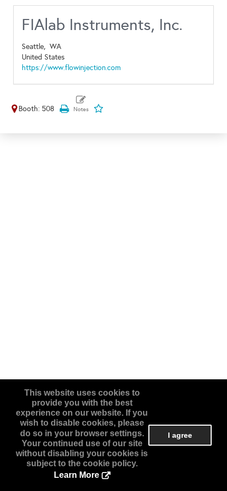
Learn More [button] (76, 474)
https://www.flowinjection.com (71, 67)
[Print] (63, 108)
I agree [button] (180, 435)
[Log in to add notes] (81, 104)
